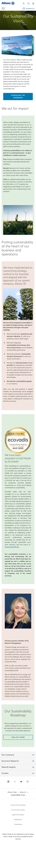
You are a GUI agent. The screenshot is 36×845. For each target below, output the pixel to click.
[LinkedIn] (8, 781)
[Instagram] (27, 781)
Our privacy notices (18, 810)
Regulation (18, 820)
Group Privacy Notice (18, 805)
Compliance (18, 824)
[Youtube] (21, 781)
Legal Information (18, 815)
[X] (15, 781)
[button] (24, 3)
